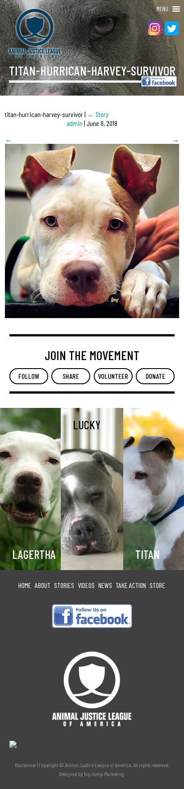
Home (24, 585)
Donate (155, 376)
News (105, 585)
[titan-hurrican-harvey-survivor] (92, 315)
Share (71, 376)
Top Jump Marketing (104, 774)
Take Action (131, 585)
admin (75, 123)
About (42, 585)
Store (157, 585)
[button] (162, 9)
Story (98, 114)
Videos (86, 585)
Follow (28, 376)
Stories (64, 585)
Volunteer (113, 376)
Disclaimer (25, 765)
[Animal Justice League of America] (27, 33)
